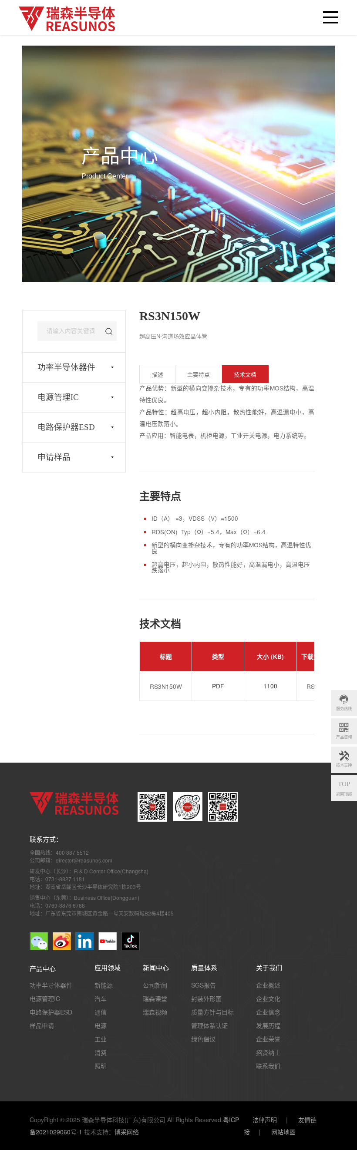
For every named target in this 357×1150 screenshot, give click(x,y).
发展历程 (268, 1025)
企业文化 (268, 998)
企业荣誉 (268, 1039)
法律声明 (265, 1119)
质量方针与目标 (212, 1012)
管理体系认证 (209, 1025)
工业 (100, 1039)
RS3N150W (166, 686)
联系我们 (268, 1066)
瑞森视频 (155, 1012)
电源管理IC (58, 397)
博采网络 (127, 1131)
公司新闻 (155, 985)
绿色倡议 (203, 1039)
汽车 (100, 998)
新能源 (103, 985)
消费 (100, 1052)
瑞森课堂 (155, 998)
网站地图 (283, 1131)
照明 (100, 1066)
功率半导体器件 (66, 367)
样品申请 (42, 1025)
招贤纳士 (268, 1052)
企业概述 (268, 985)
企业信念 (268, 1012)
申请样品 (54, 457)
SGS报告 (203, 985)
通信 (100, 1012)
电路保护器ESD (66, 427)
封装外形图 (206, 998)
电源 (100, 1025)
